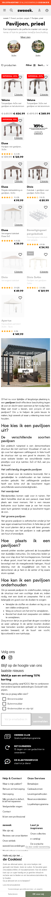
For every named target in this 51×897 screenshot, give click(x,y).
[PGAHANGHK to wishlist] (45, 207)
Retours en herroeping (14, 788)
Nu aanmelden (40, 719)
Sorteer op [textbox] (44, 65)
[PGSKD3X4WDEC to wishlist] (45, 254)
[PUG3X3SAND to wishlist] (20, 298)
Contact (7, 811)
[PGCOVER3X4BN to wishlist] (45, 164)
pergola (38, 408)
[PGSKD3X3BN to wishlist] (20, 120)
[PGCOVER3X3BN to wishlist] (20, 164)
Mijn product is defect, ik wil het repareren (14, 800)
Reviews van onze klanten (15, 835)
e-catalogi (35, 838)
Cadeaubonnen (35, 788)
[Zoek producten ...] (11, 10)
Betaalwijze (32, 783)
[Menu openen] (4, 10)
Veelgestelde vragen (12, 806)
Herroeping (8, 794)
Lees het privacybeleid (11, 885)
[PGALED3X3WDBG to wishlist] (45, 77)
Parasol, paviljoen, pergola (20, 18)
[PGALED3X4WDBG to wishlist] (20, 77)
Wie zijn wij (8, 830)
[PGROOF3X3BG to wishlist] (20, 207)
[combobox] (43, 65)
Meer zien (25, 37)
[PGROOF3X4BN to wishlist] (20, 254)
